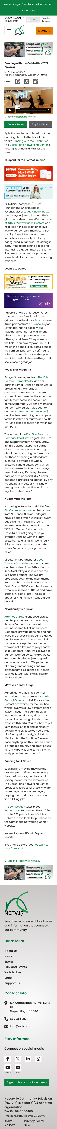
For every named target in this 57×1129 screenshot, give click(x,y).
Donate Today (16, 124)
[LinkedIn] (28, 1059)
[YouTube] (7, 1067)
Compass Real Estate (17, 438)
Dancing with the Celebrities (30, 141)
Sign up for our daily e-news (27, 1082)
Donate (44, 31)
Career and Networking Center (29, 145)
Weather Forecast (46, 19)
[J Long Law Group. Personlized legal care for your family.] (28, 191)
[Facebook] (7, 1059)
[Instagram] (38, 1059)
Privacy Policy (34, 1121)
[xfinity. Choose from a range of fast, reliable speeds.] (28, 300)
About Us (10, 951)
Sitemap (30, 1125)
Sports (9, 962)
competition (17, 807)
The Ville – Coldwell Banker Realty (27, 379)
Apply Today (28, 10)
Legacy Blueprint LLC (37, 211)
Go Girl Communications (27, 508)
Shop (8, 978)
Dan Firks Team (35, 434)
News (8, 956)
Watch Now (12, 972)
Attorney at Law (14, 616)
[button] (8, 30)
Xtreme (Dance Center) (33, 411)
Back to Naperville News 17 (21, 116)
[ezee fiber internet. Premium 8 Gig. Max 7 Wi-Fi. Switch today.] (28, 173)
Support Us (12, 983)
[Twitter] (18, 1059)
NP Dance (35, 324)
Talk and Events (15, 967)
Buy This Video (40, 124)
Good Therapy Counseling (24, 561)
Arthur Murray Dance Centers (25, 223)
